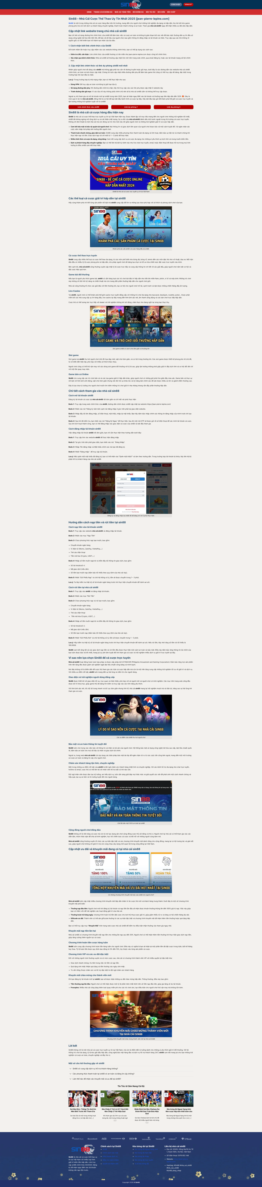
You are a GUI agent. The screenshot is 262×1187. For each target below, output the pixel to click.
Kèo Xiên (161, 12)
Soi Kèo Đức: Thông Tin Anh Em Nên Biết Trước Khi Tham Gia (83, 1110)
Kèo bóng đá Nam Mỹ (143, 1153)
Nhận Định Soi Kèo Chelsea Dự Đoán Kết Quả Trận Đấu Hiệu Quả (147, 1111)
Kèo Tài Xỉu (150, 12)
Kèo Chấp (171, 12)
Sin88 (89, 12)
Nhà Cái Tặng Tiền (122, 12)
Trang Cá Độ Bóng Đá (103, 12)
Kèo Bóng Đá (138, 12)
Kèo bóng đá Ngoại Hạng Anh (146, 1149)
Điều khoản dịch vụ (110, 1156)
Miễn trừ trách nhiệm (111, 1160)
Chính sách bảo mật (110, 1153)
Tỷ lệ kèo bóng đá (142, 1164)
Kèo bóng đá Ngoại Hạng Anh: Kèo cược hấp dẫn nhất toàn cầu (179, 1110)
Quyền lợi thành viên (110, 1164)
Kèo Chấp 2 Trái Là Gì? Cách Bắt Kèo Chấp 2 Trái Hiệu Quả (115, 1110)
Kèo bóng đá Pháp (142, 1156)
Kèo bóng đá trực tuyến (144, 1160)
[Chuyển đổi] (71, 1069)
